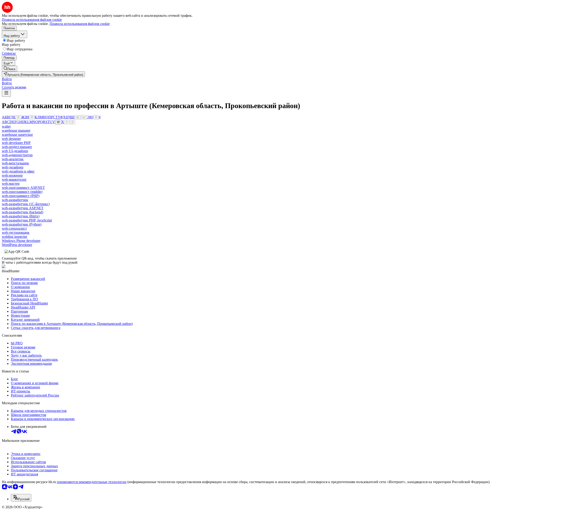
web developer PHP (16, 143)
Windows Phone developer (21, 241)
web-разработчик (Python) (21, 224)
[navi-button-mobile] (6, 93)
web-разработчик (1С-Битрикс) (26, 204)
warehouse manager (16, 130)
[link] (9, 68)
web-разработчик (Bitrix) (20, 216)
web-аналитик (13, 159)
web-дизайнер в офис (18, 171)
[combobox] (21, 497)
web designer (11, 139)
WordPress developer (17, 245)
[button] (7, 79)
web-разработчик (15, 200)
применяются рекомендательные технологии (91, 482)
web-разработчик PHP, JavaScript (27, 220)
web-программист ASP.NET (23, 188)
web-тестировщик (15, 232)
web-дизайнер (12, 167)
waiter (6, 126)
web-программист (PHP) (20, 196)
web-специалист (14, 228)
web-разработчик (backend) (22, 212)
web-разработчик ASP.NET (23, 208)
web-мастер (10, 183)
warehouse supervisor (17, 134)
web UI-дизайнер (15, 151)
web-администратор (17, 155)
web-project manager (17, 147)
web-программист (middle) (22, 192)
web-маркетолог (14, 179)
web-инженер (12, 175)
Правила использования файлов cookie (80, 24)
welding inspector (14, 236)
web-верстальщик (15, 163)
